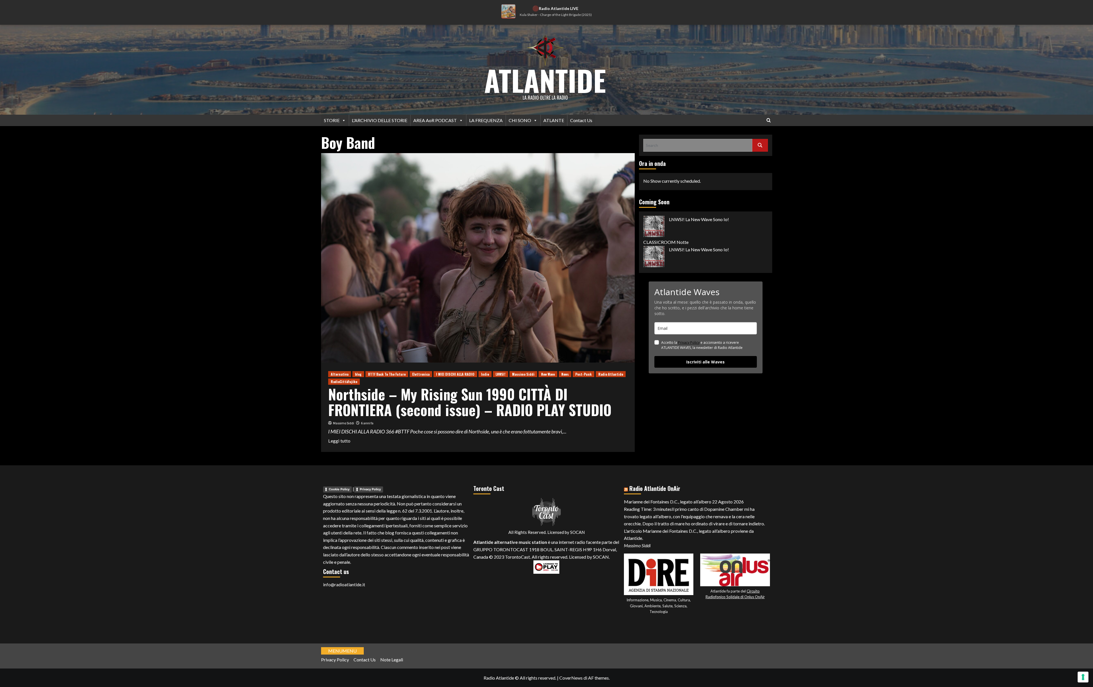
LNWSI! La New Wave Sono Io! (699, 219)
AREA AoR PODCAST (435, 120)
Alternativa (339, 374)
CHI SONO (520, 120)
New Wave (548, 374)
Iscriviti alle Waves (705, 362)
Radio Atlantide (610, 374)
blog (358, 374)
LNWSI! (501, 374)
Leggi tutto (339, 441)
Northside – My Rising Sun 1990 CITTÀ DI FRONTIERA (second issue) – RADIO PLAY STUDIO (469, 401)
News (565, 374)
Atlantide (545, 80)
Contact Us (581, 120)
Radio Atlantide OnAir (654, 488)
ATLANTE (553, 120)
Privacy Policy (689, 342)
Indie (485, 374)
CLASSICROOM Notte (666, 242)
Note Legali (391, 659)
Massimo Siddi (523, 374)
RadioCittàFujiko (344, 381)
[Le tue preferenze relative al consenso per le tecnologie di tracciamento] (1083, 677)
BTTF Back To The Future (387, 374)
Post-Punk (583, 374)
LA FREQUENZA (486, 120)
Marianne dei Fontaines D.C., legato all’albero (667, 501)
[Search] (768, 120)
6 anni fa (367, 423)
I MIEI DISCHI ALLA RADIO (455, 374)
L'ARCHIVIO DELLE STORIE (379, 120)
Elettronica (421, 374)
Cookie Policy (339, 489)
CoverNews (571, 677)
